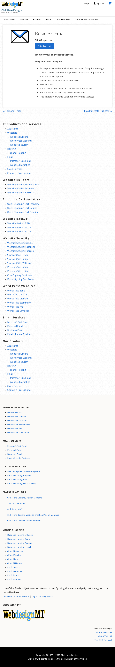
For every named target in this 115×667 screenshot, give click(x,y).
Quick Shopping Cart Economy (23, 203)
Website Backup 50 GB (19, 231)
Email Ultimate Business (20, 334)
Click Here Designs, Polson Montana (24, 497)
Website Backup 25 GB (19, 227)
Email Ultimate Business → (98, 110)
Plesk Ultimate (14, 579)
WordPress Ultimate (17, 298)
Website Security (19, 144)
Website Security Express (20, 250)
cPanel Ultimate (14, 563)
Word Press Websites (21, 140)
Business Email (15, 330)
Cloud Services (63, 19)
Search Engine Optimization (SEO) (23, 471)
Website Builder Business (20, 188)
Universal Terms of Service (16, 596)
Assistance (9, 19)
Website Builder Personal (20, 192)
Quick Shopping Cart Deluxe (22, 208)
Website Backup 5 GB (18, 223)
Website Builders (19, 136)
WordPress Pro (15, 306)
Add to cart (44, 46)
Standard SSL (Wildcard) (19, 263)
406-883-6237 (105, 636)
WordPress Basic (16, 290)
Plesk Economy (14, 571)
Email (48, 19)
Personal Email (15, 326)
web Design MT (15, 509)
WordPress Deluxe (17, 294)
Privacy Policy (46, 596)
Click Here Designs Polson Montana (24, 520)
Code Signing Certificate (19, 275)
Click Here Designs (11, 10)
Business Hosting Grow (18, 538)
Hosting (37, 19)
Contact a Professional (86, 19)
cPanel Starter (14, 555)
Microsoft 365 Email (20, 160)
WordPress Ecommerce (19, 302)
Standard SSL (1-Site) (18, 255)
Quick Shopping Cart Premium (23, 212)
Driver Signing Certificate (20, 279)
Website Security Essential (21, 246)
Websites (23, 19)
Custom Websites (103, 632)
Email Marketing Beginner (19, 475)
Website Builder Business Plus (23, 184)
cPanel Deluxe (14, 559)
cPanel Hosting (18, 152)
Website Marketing (20, 164)
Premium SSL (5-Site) (18, 267)
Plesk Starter (13, 567)
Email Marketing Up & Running (21, 483)
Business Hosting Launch (19, 547)
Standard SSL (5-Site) (18, 259)
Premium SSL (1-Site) (18, 271)
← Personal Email (12, 110)
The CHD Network (16, 503)
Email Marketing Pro (17, 479)
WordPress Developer (18, 310)
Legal (34, 596)
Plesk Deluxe (13, 575)
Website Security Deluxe (20, 242)
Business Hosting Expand (19, 543)
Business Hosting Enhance (20, 534)
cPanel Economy (15, 551)
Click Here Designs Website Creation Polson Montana (33, 514)
